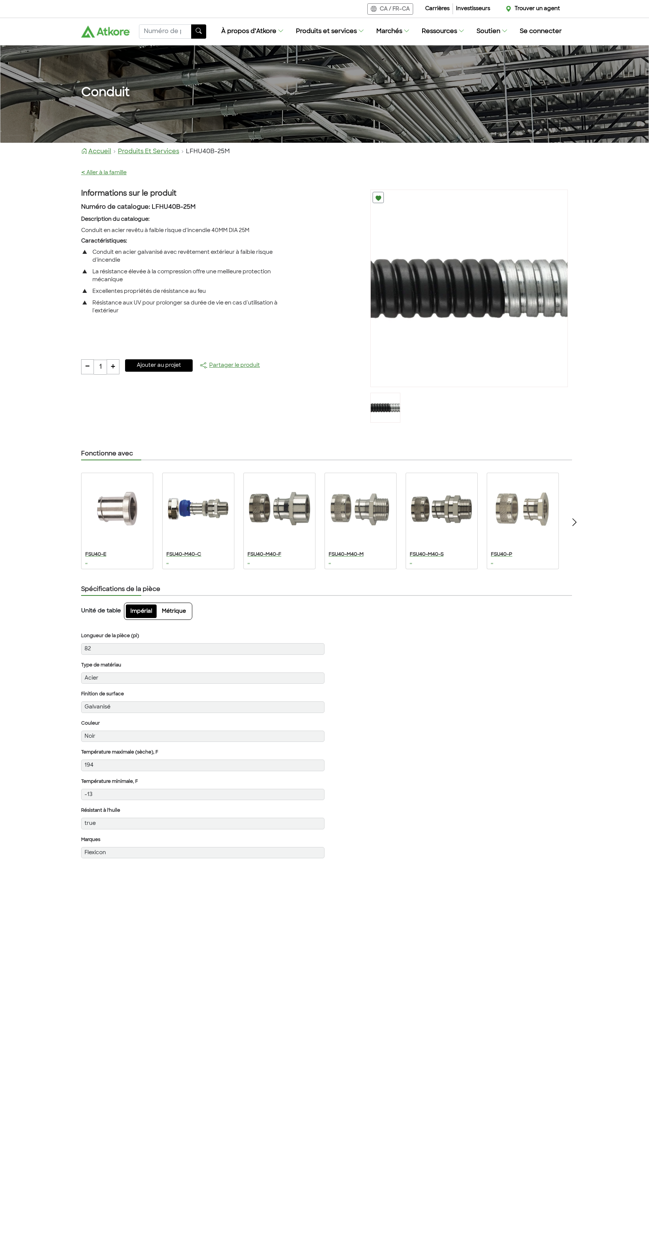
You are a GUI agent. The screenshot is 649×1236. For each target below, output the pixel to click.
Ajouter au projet (159, 365)
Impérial (141, 611)
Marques (90, 840)
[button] (252, 31)
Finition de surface (102, 694)
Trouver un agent (537, 9)
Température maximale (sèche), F (119, 752)
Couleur (90, 723)
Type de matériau (101, 665)
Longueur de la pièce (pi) (110, 636)
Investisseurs (473, 9)
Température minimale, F (109, 781)
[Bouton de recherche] (198, 31)
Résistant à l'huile (100, 810)
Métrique (174, 611)
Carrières (437, 9)
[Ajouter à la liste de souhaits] (378, 197)
